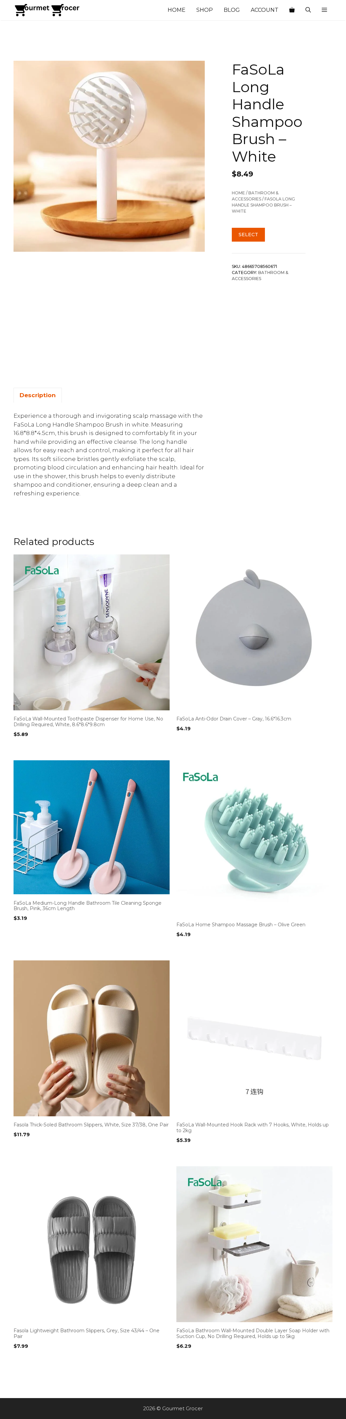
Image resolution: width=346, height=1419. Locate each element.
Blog (232, 10)
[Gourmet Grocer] (47, 10)
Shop (204, 10)
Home (177, 10)
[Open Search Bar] (308, 10)
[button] (324, 10)
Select (248, 234)
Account (264, 10)
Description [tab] (38, 395)
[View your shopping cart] (292, 10)
